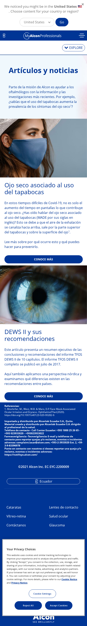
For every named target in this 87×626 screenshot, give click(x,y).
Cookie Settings (42, 593)
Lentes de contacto (63, 507)
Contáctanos (16, 525)
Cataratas (13, 507)
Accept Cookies (58, 605)
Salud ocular (58, 516)
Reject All (28, 605)
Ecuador (46, 481)
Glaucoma (57, 525)
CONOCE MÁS (43, 259)
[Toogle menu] (82, 36)
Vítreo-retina (16, 516)
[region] (43, 577)
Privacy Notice (19, 582)
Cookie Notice (69, 579)
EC (4, 35)
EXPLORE (76, 47)
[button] (37, 22)
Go (62, 22)
